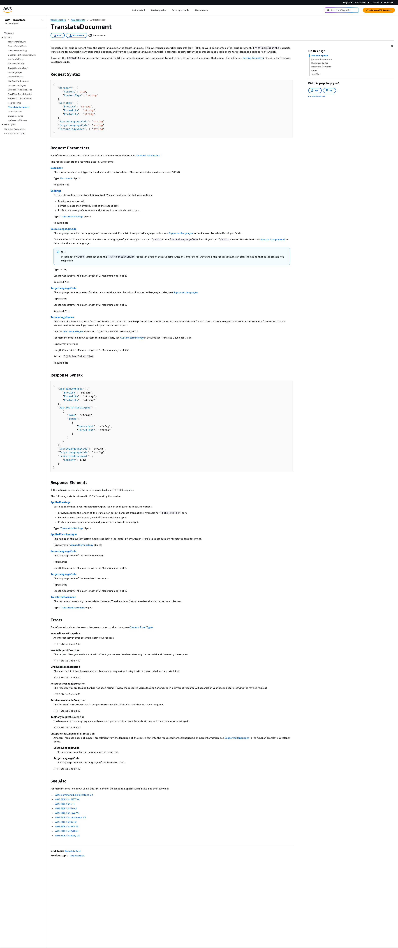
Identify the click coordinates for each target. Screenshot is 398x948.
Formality (71, 110)
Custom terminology (131, 337)
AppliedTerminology (81, 544)
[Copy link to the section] (48, 74)
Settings (65, 102)
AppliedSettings (71, 388)
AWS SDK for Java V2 (67, 812)
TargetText (86, 430)
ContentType (72, 95)
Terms (72, 418)
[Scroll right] (210, 10)
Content (69, 91)
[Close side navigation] (42, 19)
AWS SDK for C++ (65, 803)
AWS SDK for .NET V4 (67, 799)
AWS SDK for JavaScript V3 (70, 817)
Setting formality (253, 57)
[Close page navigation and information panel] (392, 46)
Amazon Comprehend (272, 239)
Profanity (71, 114)
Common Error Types (141, 627)
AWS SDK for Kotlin (66, 821)
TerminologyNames (71, 129)
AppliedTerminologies (74, 407)
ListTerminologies (73, 331)
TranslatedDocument (73, 456)
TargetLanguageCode (73, 125)
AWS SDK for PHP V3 (67, 826)
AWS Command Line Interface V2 (74, 794)
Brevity (69, 106)
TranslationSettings (71, 216)
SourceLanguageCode (73, 121)
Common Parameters (148, 155)
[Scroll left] (130, 10)
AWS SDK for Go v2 (66, 808)
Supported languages (181, 233)
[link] (97, 19)
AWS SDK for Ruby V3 (67, 835)
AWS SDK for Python (66, 830)
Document (65, 87)
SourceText (86, 426)
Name (72, 415)
